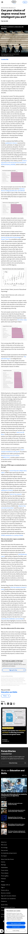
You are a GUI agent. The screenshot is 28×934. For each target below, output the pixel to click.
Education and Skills (8, 8)
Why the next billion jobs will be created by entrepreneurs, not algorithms (14, 795)
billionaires (6, 457)
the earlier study (22, 320)
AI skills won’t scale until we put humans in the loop (15, 804)
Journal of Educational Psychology (10, 237)
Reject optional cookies (16, 923)
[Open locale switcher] (2, 931)
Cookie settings (16, 930)
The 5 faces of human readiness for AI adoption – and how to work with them (16, 832)
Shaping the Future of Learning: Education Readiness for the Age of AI (16, 818)
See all (24, 775)
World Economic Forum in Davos (10, 455)
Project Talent (5, 239)
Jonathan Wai (4, 59)
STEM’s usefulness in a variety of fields (12, 535)
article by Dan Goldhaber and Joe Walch (12, 618)
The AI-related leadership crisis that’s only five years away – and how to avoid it (16, 811)
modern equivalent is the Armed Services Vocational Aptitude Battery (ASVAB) (14, 162)
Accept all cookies (16, 926)
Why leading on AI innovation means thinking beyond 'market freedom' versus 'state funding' (16, 825)
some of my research (16, 494)
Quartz (3, 29)
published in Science (11, 143)
